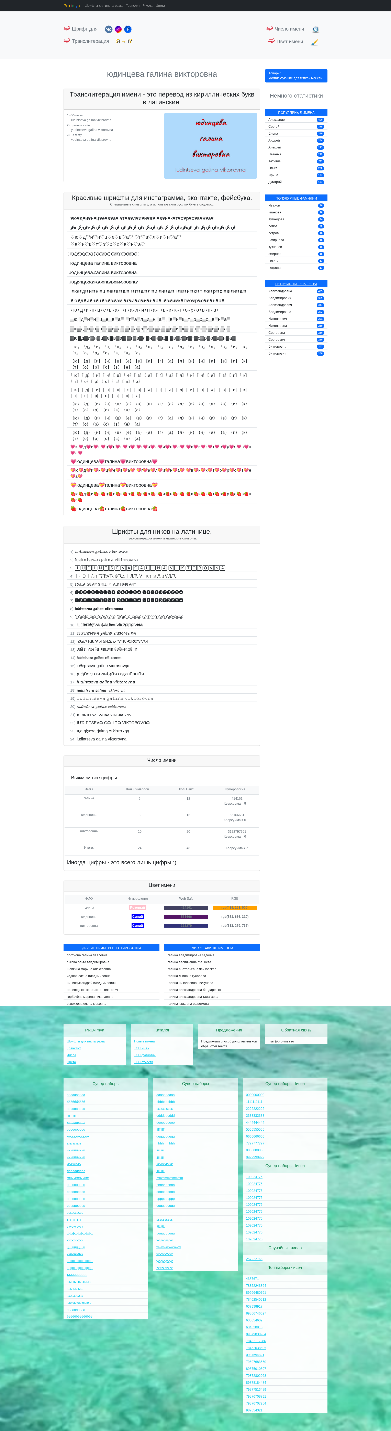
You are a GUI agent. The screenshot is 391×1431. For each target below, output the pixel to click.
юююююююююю (79, 1302)
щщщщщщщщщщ (80, 1268)
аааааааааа (76, 1095)
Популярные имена (296, 112)
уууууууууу (75, 1226)
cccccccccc (164, 1108)
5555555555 (255, 1129)
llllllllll (160, 1171)
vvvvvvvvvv (164, 1240)
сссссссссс (75, 1212)
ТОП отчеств (143, 1062)
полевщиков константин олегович (92, 990)
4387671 (252, 1279)
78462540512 (256, 1299)
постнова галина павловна (87, 955)
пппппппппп (76, 1198)
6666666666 (255, 1136)
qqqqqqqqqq (165, 1205)
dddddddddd (165, 1115)
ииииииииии (76, 1150)
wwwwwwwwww (168, 1247)
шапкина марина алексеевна (89, 969)
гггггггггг (73, 1115)
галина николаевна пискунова (190, 983)
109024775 (254, 1177)
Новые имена (144, 1041)
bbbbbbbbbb (165, 1102)
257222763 (254, 1259)
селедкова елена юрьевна (86, 1003)
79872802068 (256, 1375)
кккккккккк (74, 1164)
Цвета (160, 5)
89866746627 (256, 1313)
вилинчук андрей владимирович (91, 983)
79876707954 (256, 1403)
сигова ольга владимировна (88, 962)
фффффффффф (80, 1233)
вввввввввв (76, 1108)
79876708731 (256, 1396)
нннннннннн (76, 1185)
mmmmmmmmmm (169, 1178)
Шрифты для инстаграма (104, 5)
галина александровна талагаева (193, 996)
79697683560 (256, 1362)
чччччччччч (75, 1254)
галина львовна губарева (187, 976)
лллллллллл (76, 1171)
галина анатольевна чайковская (192, 969)
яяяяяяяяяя (76, 1309)
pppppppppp (165, 1198)
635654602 (254, 1320)
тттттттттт (74, 1219)
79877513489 (256, 1389)
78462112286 (256, 1341)
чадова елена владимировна (89, 976)
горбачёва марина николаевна (90, 996)
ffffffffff (160, 1129)
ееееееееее (76, 1129)
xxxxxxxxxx (164, 1254)
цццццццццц (76, 1247)
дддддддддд (76, 1122)
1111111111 (254, 1102)
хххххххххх (75, 1240)
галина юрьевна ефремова (188, 1003)
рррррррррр (76, 1205)
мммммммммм (78, 1178)
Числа (148, 5)
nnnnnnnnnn (165, 1185)
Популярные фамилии (296, 198)
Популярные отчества (296, 284)
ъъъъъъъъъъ (77, 1275)
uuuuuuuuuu (165, 1233)
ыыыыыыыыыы (79, 1282)
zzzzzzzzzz (164, 1268)
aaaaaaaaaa (165, 1095)
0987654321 (255, 1355)
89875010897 (256, 1369)
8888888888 (255, 1150)
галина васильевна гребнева (190, 962)
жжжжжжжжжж (78, 1136)
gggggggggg (165, 1136)
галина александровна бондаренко (194, 990)
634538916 (254, 1327)
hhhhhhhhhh (165, 1143)
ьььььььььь (75, 1288)
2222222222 (255, 1108)
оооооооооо (76, 1192)
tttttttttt (160, 1226)
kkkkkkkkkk (164, 1164)
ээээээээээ (75, 1295)
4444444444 (255, 1122)
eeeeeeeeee (165, 1122)
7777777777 (255, 1143)
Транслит (133, 5)
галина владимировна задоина (191, 955)
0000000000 (255, 1095)
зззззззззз (74, 1143)
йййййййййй (76, 1157)
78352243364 (256, 1285)
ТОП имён (141, 1048)
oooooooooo (165, 1192)
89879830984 (256, 1334)
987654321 (254, 1410)
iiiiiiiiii (160, 1150)
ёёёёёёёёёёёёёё (79, 1316)
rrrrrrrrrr (161, 1212)
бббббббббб (76, 1102)
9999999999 (255, 1157)
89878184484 (256, 1382)
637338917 (254, 1306)
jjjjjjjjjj (160, 1157)
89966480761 (256, 1292)
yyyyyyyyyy (164, 1261)
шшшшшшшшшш (80, 1261)
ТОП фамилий (145, 1055)
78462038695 (256, 1348)
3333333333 (255, 1115)
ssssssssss (164, 1219)
